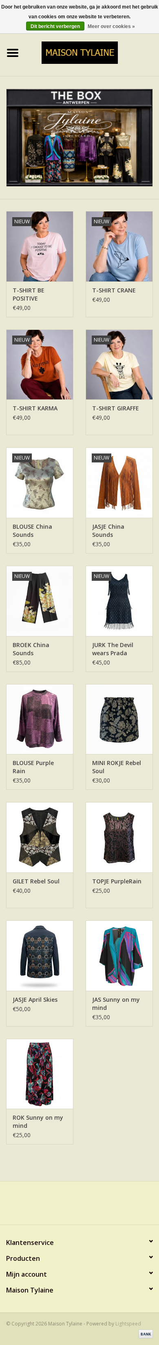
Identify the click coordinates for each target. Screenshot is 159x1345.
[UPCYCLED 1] (79, 137)
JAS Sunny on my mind (116, 1003)
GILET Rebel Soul (36, 881)
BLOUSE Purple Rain (33, 767)
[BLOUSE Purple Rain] (39, 719)
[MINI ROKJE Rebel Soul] (119, 719)
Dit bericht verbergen (55, 26)
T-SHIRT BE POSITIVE (28, 294)
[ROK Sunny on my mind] (39, 1074)
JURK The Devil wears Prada (112, 649)
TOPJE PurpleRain (116, 881)
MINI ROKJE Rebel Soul (116, 767)
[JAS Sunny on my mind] (119, 955)
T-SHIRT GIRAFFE (115, 408)
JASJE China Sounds (108, 530)
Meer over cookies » (111, 26)
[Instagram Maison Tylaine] (94, 1205)
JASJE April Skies (35, 999)
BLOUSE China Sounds (32, 530)
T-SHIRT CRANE (114, 290)
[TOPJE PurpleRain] (119, 837)
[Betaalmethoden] (144, 1333)
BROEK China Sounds (31, 649)
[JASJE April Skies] (39, 955)
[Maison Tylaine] (92, 52)
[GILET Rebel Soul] (39, 837)
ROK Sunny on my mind (38, 1121)
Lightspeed (128, 1323)
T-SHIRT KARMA (35, 408)
